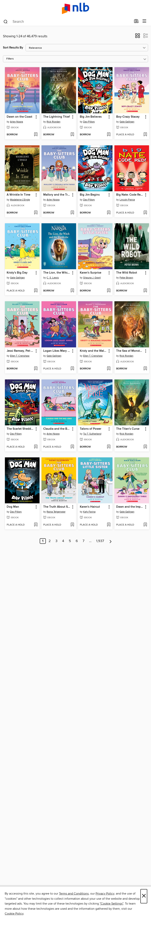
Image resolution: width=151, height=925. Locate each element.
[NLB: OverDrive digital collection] (75, 8)
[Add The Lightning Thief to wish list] (72, 134)
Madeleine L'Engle (20, 199)
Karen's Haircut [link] (90, 507)
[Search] (5, 21)
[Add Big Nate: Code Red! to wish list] (145, 212)
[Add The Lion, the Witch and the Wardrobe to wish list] (72, 290)
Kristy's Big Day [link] (17, 273)
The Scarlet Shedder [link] (20, 429)
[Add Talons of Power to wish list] (108, 447)
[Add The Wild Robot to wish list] (145, 290)
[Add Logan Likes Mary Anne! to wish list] (72, 368)
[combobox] (67, 21)
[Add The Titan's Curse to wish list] (145, 447)
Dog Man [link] (13, 507)
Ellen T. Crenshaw (19, 355)
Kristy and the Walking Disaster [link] (93, 351)
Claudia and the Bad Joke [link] (57, 429)
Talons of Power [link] (90, 429)
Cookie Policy (14, 914)
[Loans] (136, 22)
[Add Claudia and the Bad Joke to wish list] (72, 447)
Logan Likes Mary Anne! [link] (57, 351)
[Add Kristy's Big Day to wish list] (35, 290)
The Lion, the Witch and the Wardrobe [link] (57, 273)
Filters (10, 58)
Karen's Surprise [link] (90, 273)
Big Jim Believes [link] (91, 117)
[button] (137, 37)
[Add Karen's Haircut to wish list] (108, 525)
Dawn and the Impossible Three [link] (130, 507)
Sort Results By (13, 47)
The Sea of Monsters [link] (130, 351)
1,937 (100, 541)
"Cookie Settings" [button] (111, 904)
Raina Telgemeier (56, 511)
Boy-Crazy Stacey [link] (128, 117)
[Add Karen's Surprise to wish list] (108, 290)
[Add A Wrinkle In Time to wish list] (35, 212)
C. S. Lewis (53, 277)
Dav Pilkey (89, 121)
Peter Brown (126, 277)
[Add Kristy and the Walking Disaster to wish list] (108, 368)
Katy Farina (89, 511)
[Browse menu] (144, 21)
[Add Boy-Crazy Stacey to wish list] (145, 134)
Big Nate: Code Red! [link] (129, 195)
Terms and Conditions (74, 894)
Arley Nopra (16, 121)
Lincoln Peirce (127, 199)
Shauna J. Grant (92, 277)
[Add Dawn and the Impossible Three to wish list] (145, 525)
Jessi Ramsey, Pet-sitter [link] (20, 351)
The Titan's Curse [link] (127, 429)
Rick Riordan (53, 121)
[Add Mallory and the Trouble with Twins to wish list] (72, 212)
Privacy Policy (105, 894)
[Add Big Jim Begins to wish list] (108, 212)
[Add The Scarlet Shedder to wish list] (35, 447)
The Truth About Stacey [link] (57, 507)
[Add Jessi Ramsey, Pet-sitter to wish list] (35, 368)
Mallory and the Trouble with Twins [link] (57, 195)
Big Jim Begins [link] (90, 195)
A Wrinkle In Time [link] (18, 195)
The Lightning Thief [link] (56, 117)
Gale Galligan (127, 121)
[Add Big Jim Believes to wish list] (108, 134)
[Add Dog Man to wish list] (35, 525)
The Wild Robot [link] (126, 273)
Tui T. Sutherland (92, 433)
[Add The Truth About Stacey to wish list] (72, 525)
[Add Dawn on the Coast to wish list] (35, 134)
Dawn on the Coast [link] (19, 117)
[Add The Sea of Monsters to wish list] (145, 368)
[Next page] (110, 541)
